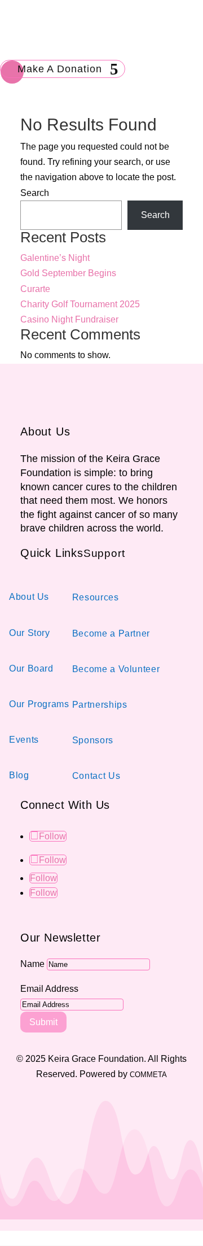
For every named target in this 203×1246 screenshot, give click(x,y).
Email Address (49, 989)
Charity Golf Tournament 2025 (80, 304)
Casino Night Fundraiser (69, 319)
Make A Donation (59, 69)
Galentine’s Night (55, 258)
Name (32, 964)
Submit (43, 1022)
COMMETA (148, 1074)
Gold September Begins (68, 273)
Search (34, 193)
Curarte (35, 289)
